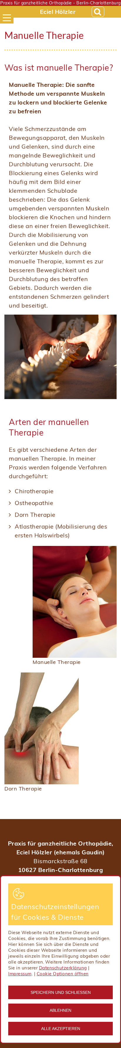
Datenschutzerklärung (63, 968)
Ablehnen (60, 1010)
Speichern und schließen (61, 992)
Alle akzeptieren (60, 1028)
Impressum (20, 973)
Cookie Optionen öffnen (63, 973)
